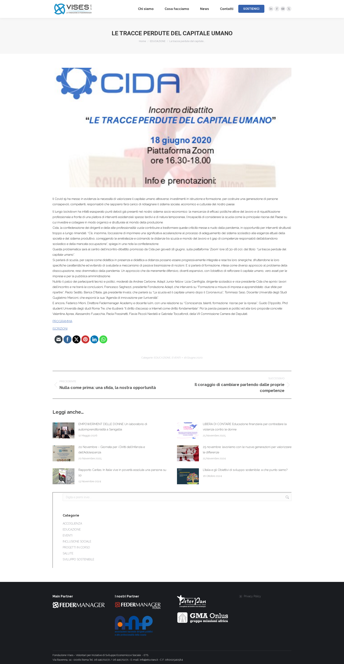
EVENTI (176, 357)
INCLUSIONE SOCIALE (77, 541)
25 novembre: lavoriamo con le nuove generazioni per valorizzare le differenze (247, 449)
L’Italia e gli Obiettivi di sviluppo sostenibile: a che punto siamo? (245, 470)
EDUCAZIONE (162, 357)
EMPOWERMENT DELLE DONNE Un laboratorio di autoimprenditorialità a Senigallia (112, 426)
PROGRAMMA (62, 321)
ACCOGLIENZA (72, 523)
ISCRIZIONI (60, 328)
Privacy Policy (252, 596)
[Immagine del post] (63, 430)
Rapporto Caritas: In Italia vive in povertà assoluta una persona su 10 (122, 472)
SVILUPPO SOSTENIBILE (78, 559)
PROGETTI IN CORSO (76, 547)
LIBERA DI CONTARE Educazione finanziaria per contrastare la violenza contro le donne (245, 426)
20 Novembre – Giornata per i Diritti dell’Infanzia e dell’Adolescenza (111, 449)
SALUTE (68, 553)
